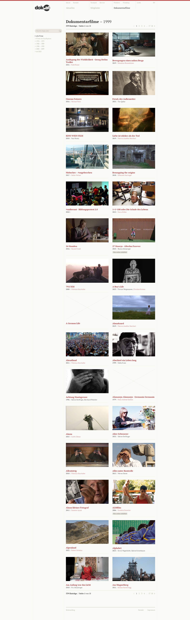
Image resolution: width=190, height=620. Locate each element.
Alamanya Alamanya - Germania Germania (133, 397)
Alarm (69, 434)
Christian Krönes (139, 289)
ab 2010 (38, 51)
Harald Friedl (76, 249)
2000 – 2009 (40, 49)
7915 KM (70, 286)
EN (154, 3)
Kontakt (75, 3)
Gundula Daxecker (124, 510)
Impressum (151, 610)
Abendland (71, 360)
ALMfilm (116, 507)
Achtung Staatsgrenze (76, 397)
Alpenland (71, 547)
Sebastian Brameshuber (126, 63)
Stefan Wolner (76, 175)
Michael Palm (76, 102)
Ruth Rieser (75, 65)
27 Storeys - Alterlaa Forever (126, 246)
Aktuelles (70, 7)
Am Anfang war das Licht (78, 584)
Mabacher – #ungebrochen (79, 172)
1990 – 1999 (40, 46)
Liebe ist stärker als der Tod (126, 135)
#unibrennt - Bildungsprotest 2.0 (82, 209)
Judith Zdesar (76, 437)
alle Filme (39, 36)
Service (102, 3)
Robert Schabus (76, 550)
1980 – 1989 (40, 44)
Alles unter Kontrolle (122, 470)
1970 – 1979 (40, 41)
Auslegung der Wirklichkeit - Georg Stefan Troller (87, 61)
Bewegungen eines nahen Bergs (127, 60)
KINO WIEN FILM (74, 135)
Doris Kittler (122, 212)
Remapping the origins (123, 172)
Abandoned (118, 323)
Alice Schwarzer (120, 433)
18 (152, 26)
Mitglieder (95, 7)
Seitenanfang (70, 610)
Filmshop (126, 3)
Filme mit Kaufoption (43, 39)
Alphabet (116, 548)
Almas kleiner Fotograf (77, 507)
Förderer (117, 3)
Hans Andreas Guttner (125, 400)
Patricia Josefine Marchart (127, 138)
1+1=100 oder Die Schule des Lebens (130, 209)
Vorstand (93, 3)
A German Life (73, 323)
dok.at (68, 3)
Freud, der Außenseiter (123, 99)
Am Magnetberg (120, 584)
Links (139, 3)
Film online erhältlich (120, 252)
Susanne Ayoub (76, 510)
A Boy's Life (118, 286)
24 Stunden (71, 246)
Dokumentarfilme (122, 7)
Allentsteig (71, 470)
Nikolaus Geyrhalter (78, 289)
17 (149, 26)
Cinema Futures (73, 99)
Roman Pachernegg (124, 587)
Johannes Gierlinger (125, 175)
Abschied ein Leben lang (124, 360)
